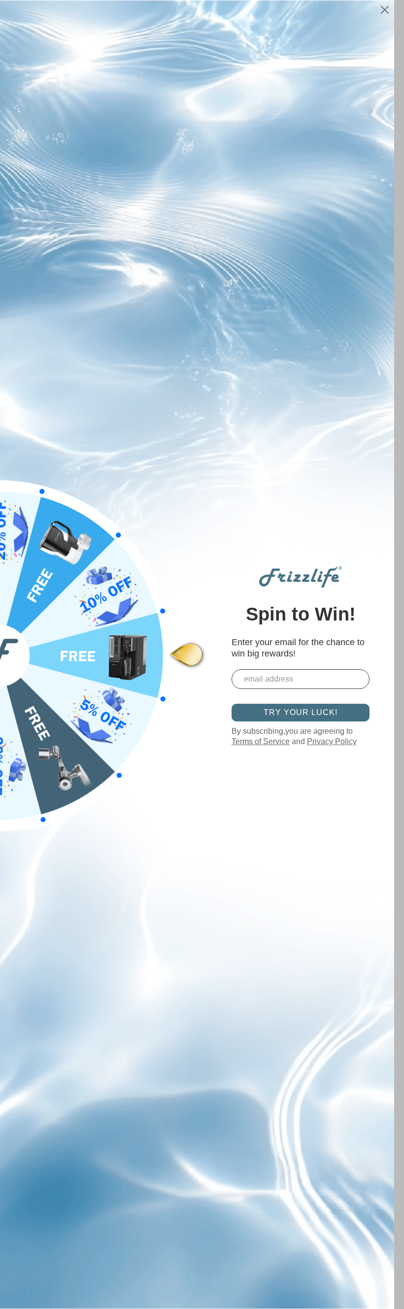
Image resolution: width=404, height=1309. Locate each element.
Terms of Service (261, 741)
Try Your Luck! (300, 712)
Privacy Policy (332, 741)
